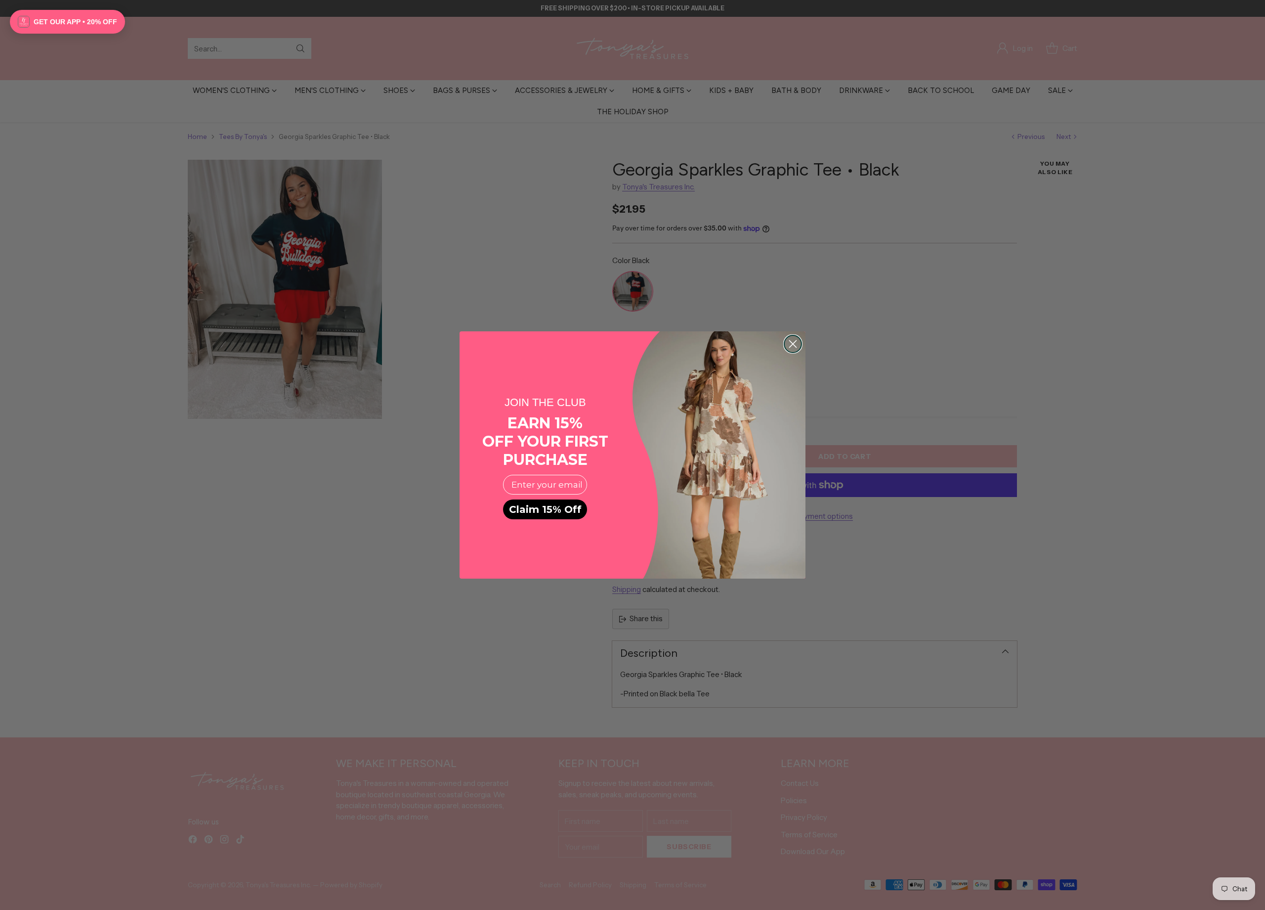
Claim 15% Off (545, 509)
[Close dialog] (792, 344)
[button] (67, 22)
